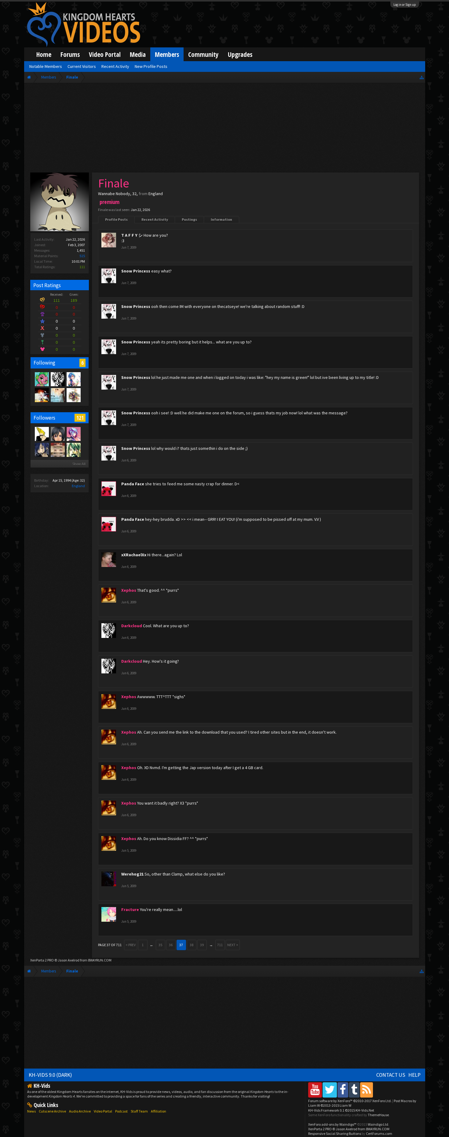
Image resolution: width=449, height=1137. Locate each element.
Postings (189, 219)
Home (43, 54)
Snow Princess (135, 271)
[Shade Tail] (41, 379)
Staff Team (139, 1111)
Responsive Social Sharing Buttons (334, 1133)
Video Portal (105, 54)
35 (160, 945)
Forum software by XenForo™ (350, 1100)
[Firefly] (41, 449)
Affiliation (158, 1111)
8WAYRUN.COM (99, 960)
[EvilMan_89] (41, 394)
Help (414, 1075)
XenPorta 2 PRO (42, 960)
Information (221, 219)
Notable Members (45, 66)
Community (203, 54)
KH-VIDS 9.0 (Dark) (50, 1075)
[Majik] (73, 394)
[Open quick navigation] (422, 77)
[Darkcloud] (57, 379)
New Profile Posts (151, 66)
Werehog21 (132, 874)
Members (167, 54)
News (31, 1111)
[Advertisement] (224, 129)
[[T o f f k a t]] (57, 449)
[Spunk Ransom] (73, 379)
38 (191, 945)
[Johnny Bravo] (41, 433)
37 (181, 945)
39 (202, 945)
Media (138, 54)
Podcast (121, 1111)
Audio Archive (80, 1111)
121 (80, 417)
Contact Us (390, 1075)
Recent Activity (154, 219)
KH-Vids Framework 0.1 (341, 1110)
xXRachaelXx (133, 554)
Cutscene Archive (52, 1111)
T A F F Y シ (132, 235)
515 (82, 256)
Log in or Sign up (404, 4)
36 (171, 945)
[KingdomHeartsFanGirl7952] (57, 433)
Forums (70, 54)
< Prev (131, 945)
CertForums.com (379, 1133)
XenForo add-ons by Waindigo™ (332, 1124)
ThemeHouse (378, 1115)
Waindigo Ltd (378, 1124)
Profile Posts (116, 219)
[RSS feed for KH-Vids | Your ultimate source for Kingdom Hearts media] (366, 1090)
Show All (79, 463)
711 (220, 945)
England (78, 485)
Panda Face (132, 484)
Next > (232, 945)
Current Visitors (82, 66)
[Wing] (57, 394)
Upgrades (240, 54)
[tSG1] (73, 449)
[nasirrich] (73, 433)
